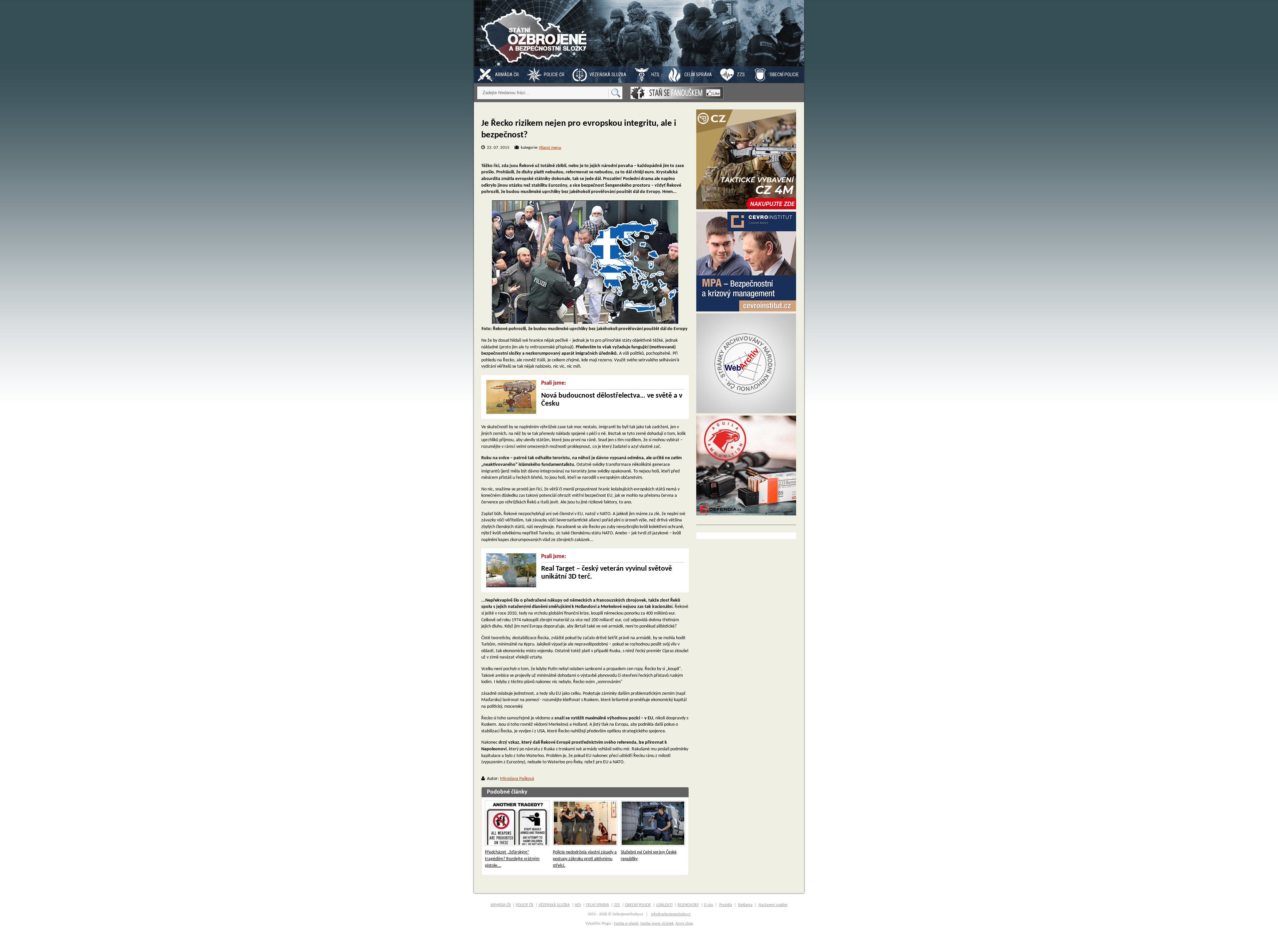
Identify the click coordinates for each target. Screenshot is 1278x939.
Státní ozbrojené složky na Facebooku (677, 93)
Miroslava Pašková (517, 778)
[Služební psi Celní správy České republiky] (653, 823)
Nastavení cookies (773, 905)
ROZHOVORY (688, 905)
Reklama (745, 905)
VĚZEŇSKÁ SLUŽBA (607, 74)
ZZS (741, 74)
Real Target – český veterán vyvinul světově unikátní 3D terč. (606, 573)
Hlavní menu (550, 147)
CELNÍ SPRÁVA (698, 74)
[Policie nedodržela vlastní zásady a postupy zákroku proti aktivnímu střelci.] (585, 823)
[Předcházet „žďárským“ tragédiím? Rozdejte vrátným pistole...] (517, 823)
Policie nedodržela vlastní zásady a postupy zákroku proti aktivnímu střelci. (585, 859)
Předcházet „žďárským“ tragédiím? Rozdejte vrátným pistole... (512, 859)
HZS (655, 74)
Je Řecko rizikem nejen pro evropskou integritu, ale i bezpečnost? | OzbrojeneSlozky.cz (535, 33)
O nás (708, 905)
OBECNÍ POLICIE (784, 74)
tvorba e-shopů (626, 924)
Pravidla (725, 905)
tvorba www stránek (657, 924)
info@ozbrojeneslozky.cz (671, 914)
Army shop (684, 924)
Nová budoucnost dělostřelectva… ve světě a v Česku (611, 400)
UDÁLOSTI (664, 905)
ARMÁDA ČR (507, 74)
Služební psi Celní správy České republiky (649, 855)
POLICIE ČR (554, 74)
